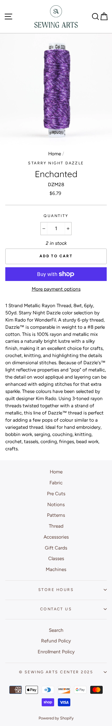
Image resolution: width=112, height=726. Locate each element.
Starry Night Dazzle (56, 163)
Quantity (56, 215)
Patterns (56, 515)
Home (54, 154)
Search (56, 630)
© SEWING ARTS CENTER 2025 (56, 672)
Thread (56, 526)
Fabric (56, 483)
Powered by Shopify (56, 718)
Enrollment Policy (56, 652)
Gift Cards (56, 548)
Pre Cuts (56, 493)
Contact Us (56, 609)
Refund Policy (56, 641)
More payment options (56, 289)
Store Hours (56, 589)
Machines (56, 569)
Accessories (56, 537)
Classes (56, 558)
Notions (56, 504)
